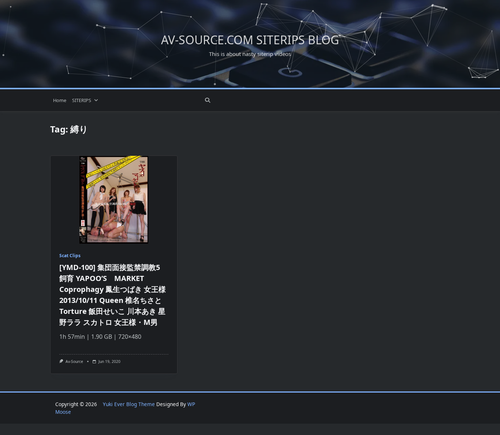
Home (59, 100)
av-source (74, 361)
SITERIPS (81, 100)
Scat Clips (70, 255)
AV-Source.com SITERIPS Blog (250, 40)
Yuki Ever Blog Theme (129, 404)
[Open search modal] (207, 100)
